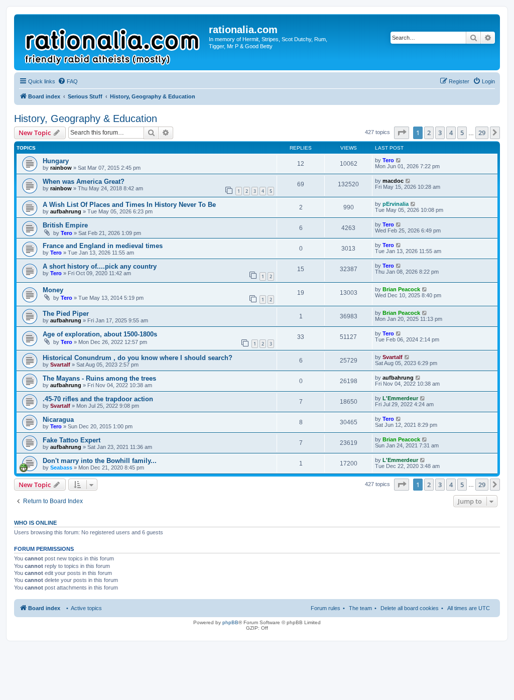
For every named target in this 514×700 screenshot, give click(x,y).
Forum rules (325, 608)
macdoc (393, 181)
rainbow (61, 168)
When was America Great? (83, 181)
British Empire (65, 225)
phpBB (230, 622)
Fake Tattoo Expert (71, 440)
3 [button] (440, 132)
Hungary (56, 161)
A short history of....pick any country (100, 266)
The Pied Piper (66, 313)
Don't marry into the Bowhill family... (100, 460)
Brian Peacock (401, 289)
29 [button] (481, 132)
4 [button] (451, 132)
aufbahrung (65, 211)
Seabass (61, 467)
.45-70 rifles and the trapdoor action (98, 399)
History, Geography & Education (85, 118)
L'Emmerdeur (400, 398)
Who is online (35, 523)
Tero (388, 160)
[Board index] (113, 42)
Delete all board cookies (409, 608)
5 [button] (462, 132)
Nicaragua (58, 419)
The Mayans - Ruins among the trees (99, 378)
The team (360, 608)
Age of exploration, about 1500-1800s (100, 334)
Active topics (86, 608)
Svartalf (60, 365)
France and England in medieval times (103, 246)
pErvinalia (395, 204)
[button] (401, 133)
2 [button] (429, 132)
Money (53, 290)
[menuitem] (68, 81)
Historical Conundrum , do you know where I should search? (137, 358)
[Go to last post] (399, 160)
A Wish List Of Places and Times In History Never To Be (129, 204)
